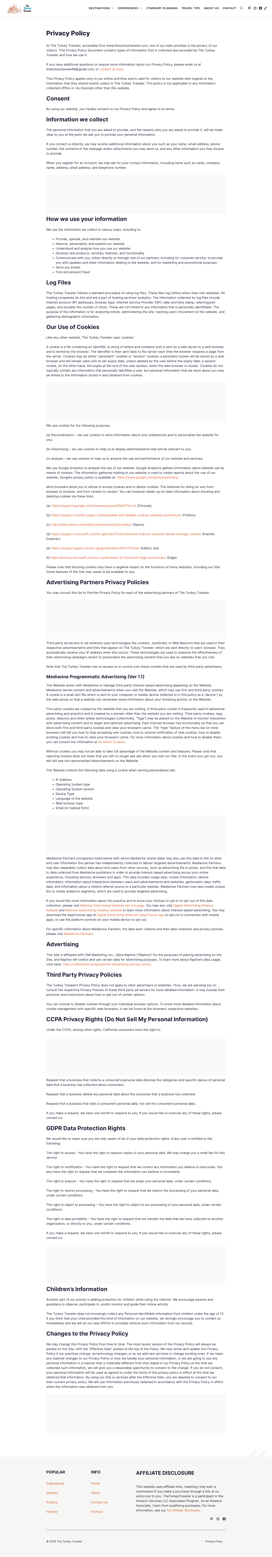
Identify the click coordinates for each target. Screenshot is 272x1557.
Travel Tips (190, 8)
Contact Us (99, 1502)
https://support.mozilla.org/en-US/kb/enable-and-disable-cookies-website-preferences (116, 515)
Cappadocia (55, 1483)
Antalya (51, 1502)
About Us (211, 8)
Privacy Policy (214, 1541)
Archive (96, 1512)
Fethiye (51, 1512)
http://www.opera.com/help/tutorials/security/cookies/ (91, 524)
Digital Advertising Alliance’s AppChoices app (130, 915)
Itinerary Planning (162, 8)
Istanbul (52, 1493)
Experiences (128, 8)
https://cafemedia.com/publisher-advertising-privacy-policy (107, 964)
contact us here (111, 69)
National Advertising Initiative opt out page (112, 905)
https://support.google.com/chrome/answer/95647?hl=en (93, 506)
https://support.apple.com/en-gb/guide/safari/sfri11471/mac (95, 548)
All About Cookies (111, 742)
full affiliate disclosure (183, 1510)
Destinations (99, 8)
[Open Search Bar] (241, 8)
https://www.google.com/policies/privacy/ (147, 477)
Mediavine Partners (78, 934)
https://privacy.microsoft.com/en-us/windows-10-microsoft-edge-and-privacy (108, 558)
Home (95, 1483)
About (95, 1493)
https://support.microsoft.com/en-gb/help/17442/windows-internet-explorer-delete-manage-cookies (126, 534)
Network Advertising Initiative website (93, 910)
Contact (229, 8)
